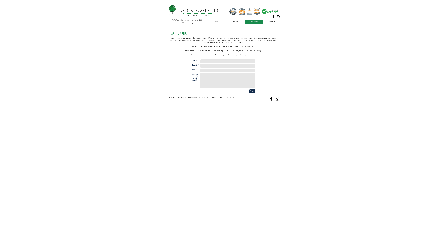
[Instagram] (278, 16)
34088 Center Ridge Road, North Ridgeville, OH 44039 (187, 20)
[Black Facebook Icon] (273, 16)
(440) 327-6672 (187, 22)
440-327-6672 (231, 97)
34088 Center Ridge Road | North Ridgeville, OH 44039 (206, 97)
